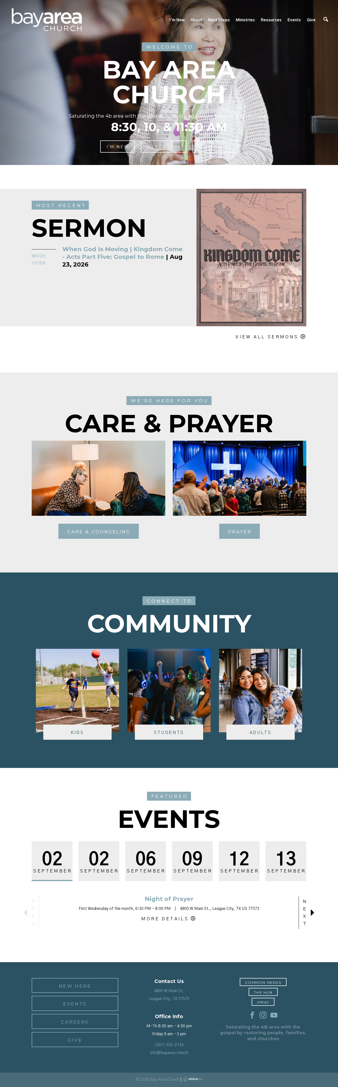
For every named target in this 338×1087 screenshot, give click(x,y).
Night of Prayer (169, 898)
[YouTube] (273, 1015)
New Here (75, 986)
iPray (263, 1002)
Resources (271, 20)
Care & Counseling (99, 532)
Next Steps (219, 20)
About (196, 20)
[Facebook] (252, 1015)
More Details (165, 919)
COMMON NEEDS (263, 982)
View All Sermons (267, 337)
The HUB (263, 992)
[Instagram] (263, 1015)
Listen (39, 263)
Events (294, 20)
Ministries (245, 20)
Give (311, 20)
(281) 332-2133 (169, 1045)
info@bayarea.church (169, 1053)
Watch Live (215, 146)
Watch (38, 256)
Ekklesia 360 (192, 1079)
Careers (75, 1022)
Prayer (240, 532)
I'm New (177, 20)
